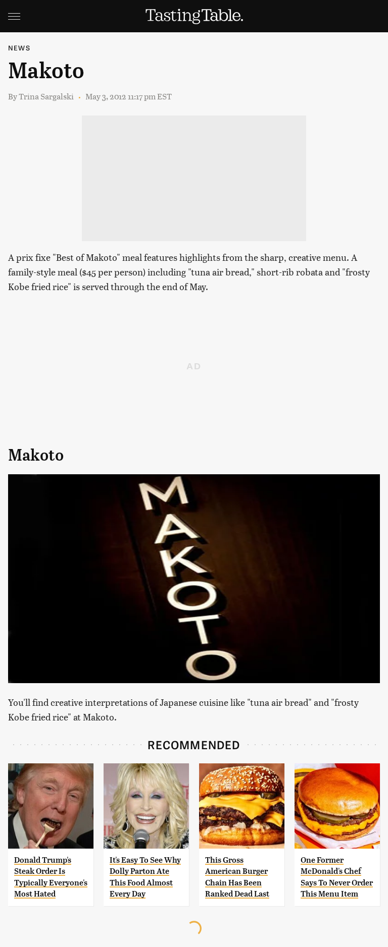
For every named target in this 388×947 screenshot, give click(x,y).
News (19, 47)
